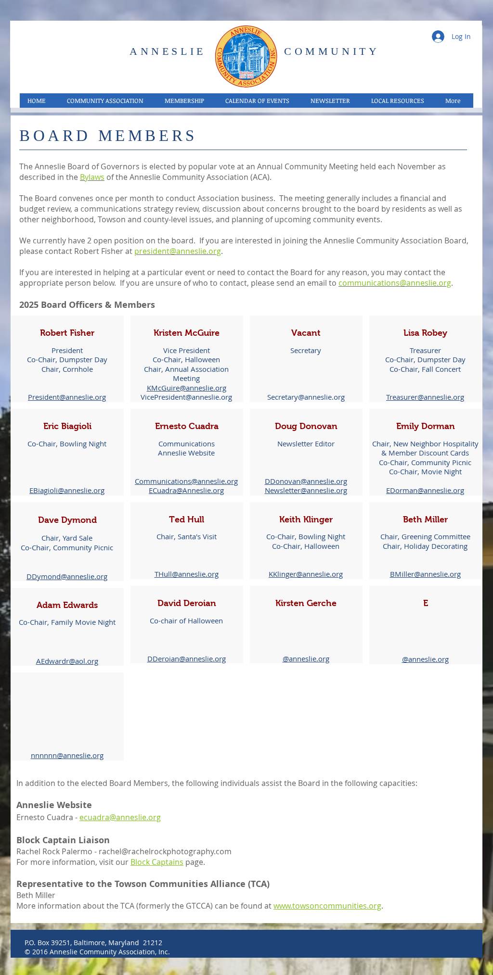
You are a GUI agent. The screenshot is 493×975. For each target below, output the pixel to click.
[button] (107, 100)
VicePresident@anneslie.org (186, 397)
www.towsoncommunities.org (327, 905)
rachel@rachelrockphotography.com (165, 851)
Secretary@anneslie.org (306, 397)
